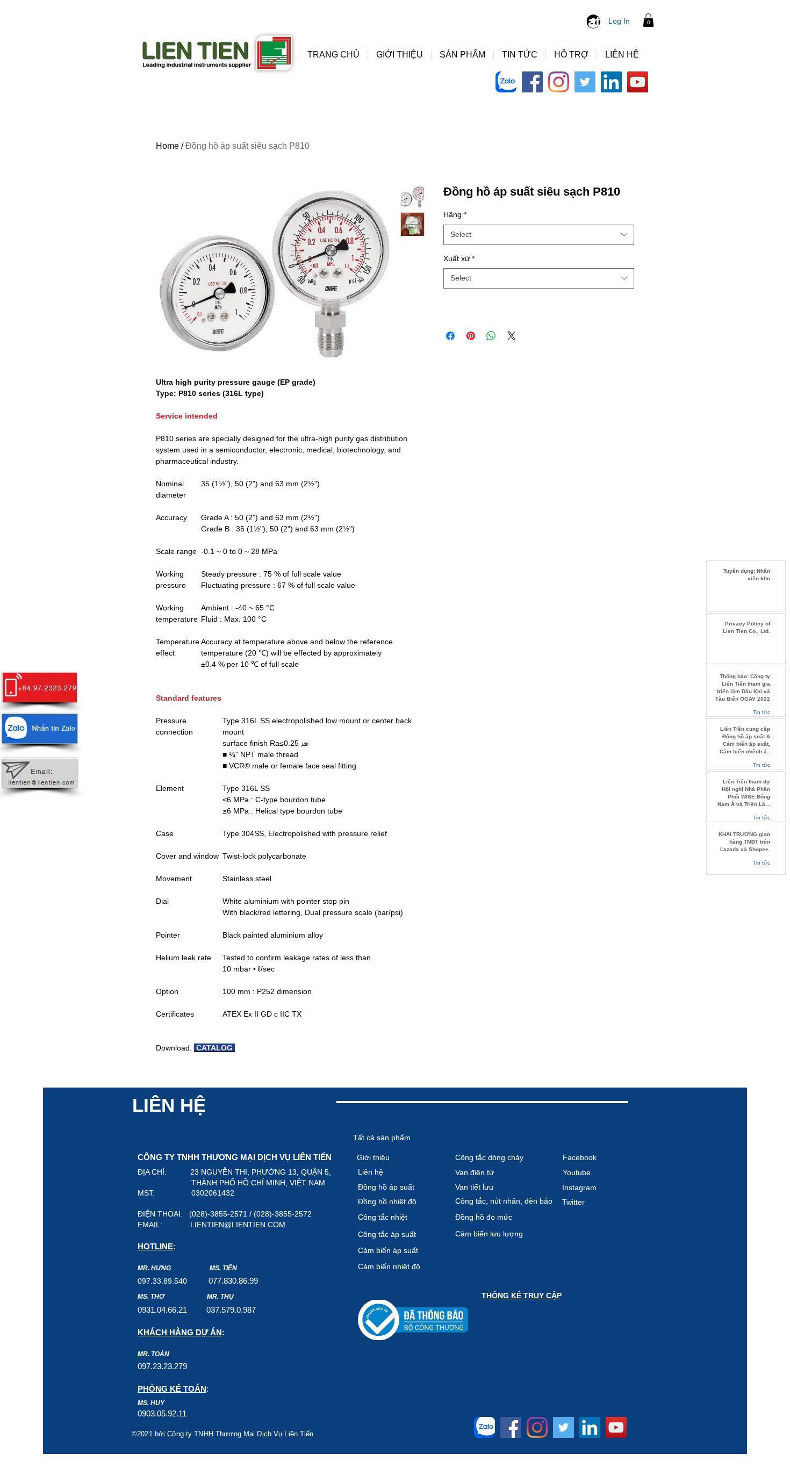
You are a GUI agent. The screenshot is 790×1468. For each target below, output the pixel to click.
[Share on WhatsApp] (491, 335)
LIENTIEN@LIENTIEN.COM (237, 1224)
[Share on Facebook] (450, 335)
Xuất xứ (459, 258)
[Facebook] (532, 81)
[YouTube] (637, 81)
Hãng (454, 214)
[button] (648, 20)
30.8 (235, 1280)
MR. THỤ (220, 1296)
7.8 (222, 1280)
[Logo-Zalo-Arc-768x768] (505, 81)
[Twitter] (584, 81)
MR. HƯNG (154, 1268)
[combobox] (538, 235)
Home (167, 145)
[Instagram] (558, 81)
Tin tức (761, 712)
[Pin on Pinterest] (470, 335)
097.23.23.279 (162, 1366)
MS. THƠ (151, 1296)
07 (213, 1280)
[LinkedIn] (611, 81)
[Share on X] (511, 335)
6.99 (250, 1280)
